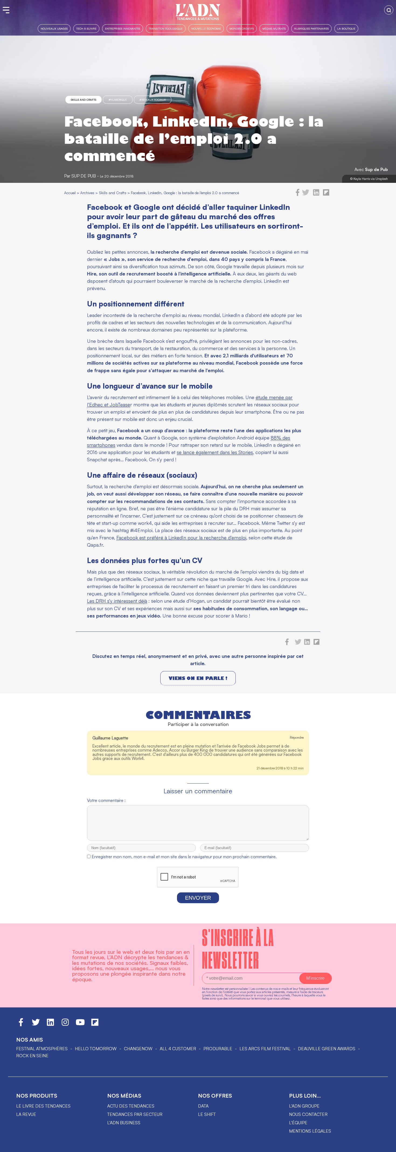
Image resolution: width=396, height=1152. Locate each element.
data (203, 1106)
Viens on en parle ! (198, 678)
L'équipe (298, 1122)
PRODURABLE (217, 1048)
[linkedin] (316, 194)
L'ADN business (123, 1122)
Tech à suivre (86, 28)
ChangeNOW (138, 1048)
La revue (26, 1114)
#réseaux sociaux (153, 99)
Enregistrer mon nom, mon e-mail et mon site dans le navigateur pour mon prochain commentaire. (184, 856)
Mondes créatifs (242, 28)
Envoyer (198, 898)
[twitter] (305, 194)
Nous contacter (308, 1114)
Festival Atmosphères (42, 1048)
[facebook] (298, 194)
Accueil (70, 192)
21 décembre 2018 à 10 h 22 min (280, 768)
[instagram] (65, 1024)
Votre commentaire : (106, 800)
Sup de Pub (376, 169)
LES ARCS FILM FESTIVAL (265, 1048)
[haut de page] (386, 1145)
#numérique (118, 99)
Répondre (297, 737)
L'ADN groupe (304, 1106)
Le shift (207, 1114)
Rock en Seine (32, 1055)
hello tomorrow (96, 1048)
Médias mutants (274, 28)
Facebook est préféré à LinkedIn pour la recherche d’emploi (181, 537)
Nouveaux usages (54, 28)
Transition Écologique (166, 28)
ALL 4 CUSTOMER (178, 1048)
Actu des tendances (130, 1106)
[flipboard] (326, 194)
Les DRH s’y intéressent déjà (117, 601)
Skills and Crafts (83, 99)
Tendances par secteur (134, 1114)
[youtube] (80, 1024)
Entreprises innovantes (122, 28)
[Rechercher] (388, 10)
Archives (87, 192)
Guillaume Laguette (110, 738)
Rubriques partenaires (311, 28)
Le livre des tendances (43, 1106)
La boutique (346, 28)
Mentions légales (310, 1131)
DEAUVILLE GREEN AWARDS (326, 1048)
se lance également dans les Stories (215, 452)
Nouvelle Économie (206, 28)
